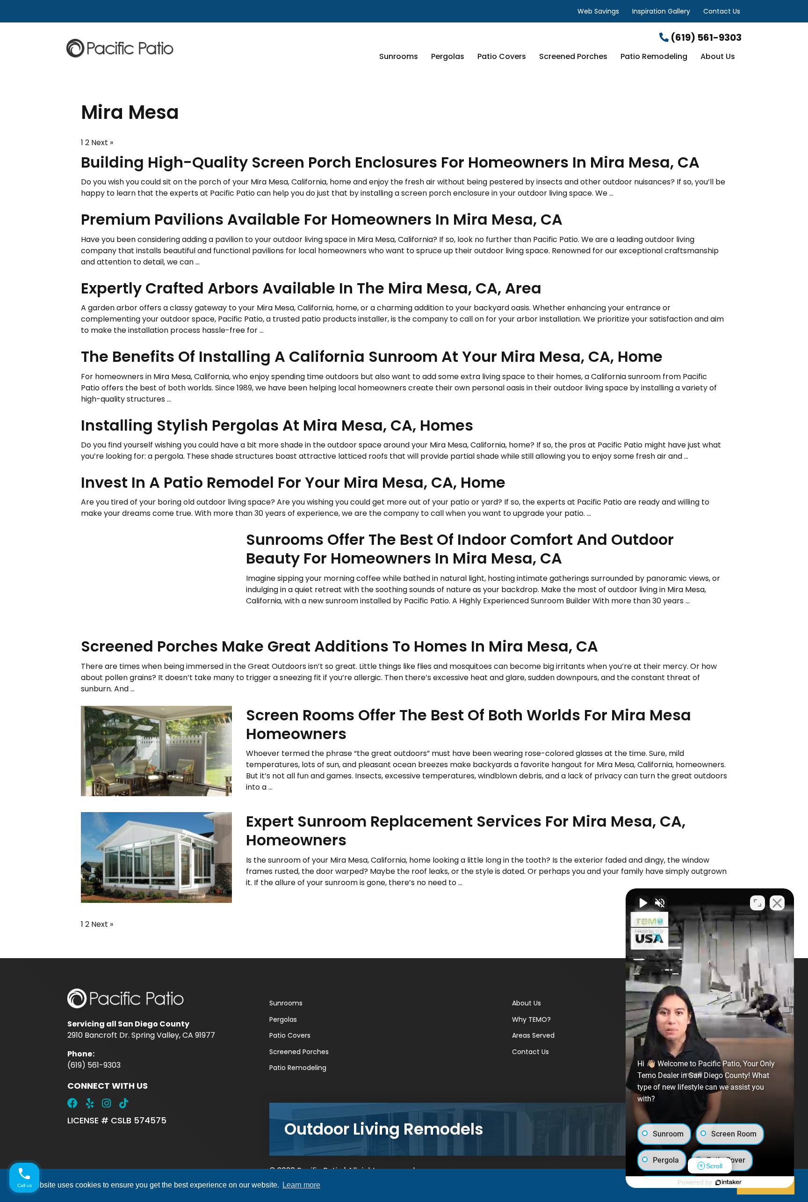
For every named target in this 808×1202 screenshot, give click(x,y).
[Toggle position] (757, 902)
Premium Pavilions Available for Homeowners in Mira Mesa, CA (322, 219)
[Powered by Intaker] (728, 1182)
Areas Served (533, 1035)
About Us (717, 57)
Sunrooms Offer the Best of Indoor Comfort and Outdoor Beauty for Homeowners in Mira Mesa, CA (460, 549)
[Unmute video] (642, 902)
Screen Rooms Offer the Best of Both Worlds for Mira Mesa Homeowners (468, 724)
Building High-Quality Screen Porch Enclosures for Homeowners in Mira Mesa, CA (390, 162)
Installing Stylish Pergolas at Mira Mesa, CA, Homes (277, 425)
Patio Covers (501, 57)
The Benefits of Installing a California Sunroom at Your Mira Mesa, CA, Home (372, 356)
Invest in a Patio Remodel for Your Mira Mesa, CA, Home (293, 482)
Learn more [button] (301, 1185)
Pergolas (447, 57)
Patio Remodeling (653, 57)
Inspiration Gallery (661, 11)
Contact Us (721, 11)
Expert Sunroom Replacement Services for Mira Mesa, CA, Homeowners (465, 830)
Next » (102, 142)
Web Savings (598, 11)
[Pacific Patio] (179, 48)
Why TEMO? (531, 1019)
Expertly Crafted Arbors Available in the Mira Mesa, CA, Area (311, 288)
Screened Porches (573, 57)
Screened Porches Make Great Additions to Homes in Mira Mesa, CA (339, 646)
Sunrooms (398, 57)
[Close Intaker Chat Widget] (777, 902)
